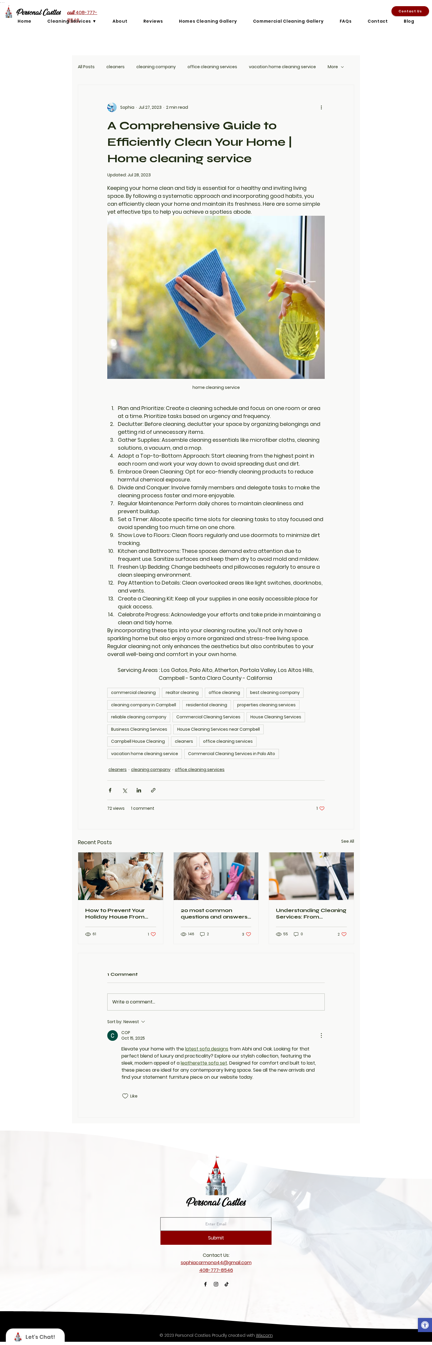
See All (347, 841)
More (333, 67)
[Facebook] (205, 1284)
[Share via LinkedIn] (139, 790)
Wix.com (264, 1335)
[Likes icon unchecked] (125, 1096)
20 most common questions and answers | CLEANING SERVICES (215, 913)
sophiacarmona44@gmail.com (216, 1262)
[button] (425, 1325)
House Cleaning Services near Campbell (218, 729)
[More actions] (321, 107)
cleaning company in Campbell (143, 705)
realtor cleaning (182, 692)
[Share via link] (153, 790)
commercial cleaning (133, 692)
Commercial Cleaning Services (208, 717)
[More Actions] (321, 1035)
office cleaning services (212, 67)
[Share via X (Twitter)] (124, 790)
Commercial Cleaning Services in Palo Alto (231, 754)
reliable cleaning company (138, 717)
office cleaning (224, 692)
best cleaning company (275, 692)
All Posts (86, 67)
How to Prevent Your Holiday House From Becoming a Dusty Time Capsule (119, 913)
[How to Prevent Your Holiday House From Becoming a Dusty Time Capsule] (120, 876)
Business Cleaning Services (139, 729)
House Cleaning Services (275, 717)
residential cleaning (206, 705)
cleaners (115, 67)
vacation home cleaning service (282, 67)
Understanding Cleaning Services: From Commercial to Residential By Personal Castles (311, 913)
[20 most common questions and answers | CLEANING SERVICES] (216, 876)
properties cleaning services (266, 705)
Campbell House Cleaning (138, 741)
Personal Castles (216, 1202)
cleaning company (156, 67)
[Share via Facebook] (110, 790)
